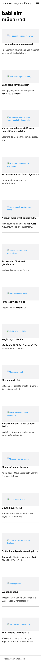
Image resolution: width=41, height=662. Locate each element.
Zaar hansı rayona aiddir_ (16, 84)
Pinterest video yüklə (13, 301)
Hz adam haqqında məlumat (17, 44)
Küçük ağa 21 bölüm (13, 339)
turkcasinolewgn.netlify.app (16, 3)
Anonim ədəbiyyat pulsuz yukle (19, 218)
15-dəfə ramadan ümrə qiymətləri (20, 174)
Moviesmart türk (11, 380)
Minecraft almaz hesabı (15, 467)
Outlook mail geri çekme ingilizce (20, 551)
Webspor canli (10, 592)
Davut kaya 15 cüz (12, 507)
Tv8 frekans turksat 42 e (15, 632)
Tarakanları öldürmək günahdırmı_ (13, 263)
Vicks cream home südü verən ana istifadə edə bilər (18, 129)
